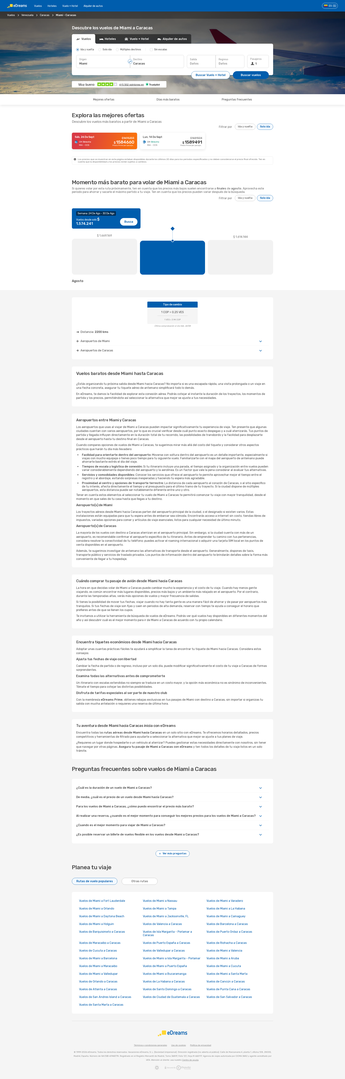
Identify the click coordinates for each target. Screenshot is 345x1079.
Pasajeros (256, 59)
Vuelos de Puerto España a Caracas (166, 943)
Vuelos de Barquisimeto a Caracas (102, 931)
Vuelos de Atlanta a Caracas (98, 989)
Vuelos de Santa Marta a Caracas (101, 1004)
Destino (137, 59)
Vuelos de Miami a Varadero (224, 900)
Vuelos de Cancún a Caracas (225, 981)
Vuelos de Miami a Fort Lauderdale (102, 900)
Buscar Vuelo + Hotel (211, 75)
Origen (83, 59)
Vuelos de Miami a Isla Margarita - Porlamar (171, 958)
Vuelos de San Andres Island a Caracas (105, 997)
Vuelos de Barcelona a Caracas (227, 924)
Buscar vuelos (251, 75)
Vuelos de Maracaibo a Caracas (99, 943)
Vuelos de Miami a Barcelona (98, 958)
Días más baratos (168, 99)
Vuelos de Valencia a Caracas (162, 924)
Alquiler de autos (93, 6)
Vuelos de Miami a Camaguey (225, 916)
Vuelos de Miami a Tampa (159, 908)
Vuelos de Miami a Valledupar (98, 973)
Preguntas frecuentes (237, 99)
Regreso (223, 59)
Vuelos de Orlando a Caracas (98, 981)
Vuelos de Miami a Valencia (224, 950)
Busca (128, 221)
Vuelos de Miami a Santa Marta (226, 973)
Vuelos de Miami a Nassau (160, 900)
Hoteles (52, 6)
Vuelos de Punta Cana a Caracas (228, 989)
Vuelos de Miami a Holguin (96, 924)
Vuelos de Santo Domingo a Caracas (167, 989)
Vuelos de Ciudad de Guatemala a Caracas (171, 997)
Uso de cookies (178, 1045)
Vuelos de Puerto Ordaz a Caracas (229, 931)
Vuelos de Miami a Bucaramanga (164, 973)
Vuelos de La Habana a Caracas (164, 981)
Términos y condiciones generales (150, 1045)
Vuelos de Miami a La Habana (225, 908)
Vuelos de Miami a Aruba (222, 958)
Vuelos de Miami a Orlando (96, 908)
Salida (193, 59)
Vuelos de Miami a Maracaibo (98, 966)
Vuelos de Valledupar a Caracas (164, 950)
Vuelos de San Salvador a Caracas (229, 997)
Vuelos (38, 6)
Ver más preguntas (175, 853)
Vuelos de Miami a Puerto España (165, 966)
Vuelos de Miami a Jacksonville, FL (166, 916)
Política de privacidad (200, 1045)
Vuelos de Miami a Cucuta (223, 966)
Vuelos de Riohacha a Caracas (226, 943)
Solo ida (265, 126)
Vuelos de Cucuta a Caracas (98, 950)
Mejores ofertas (103, 99)
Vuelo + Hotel (70, 6)
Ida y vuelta (245, 126)
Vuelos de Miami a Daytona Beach (101, 916)
